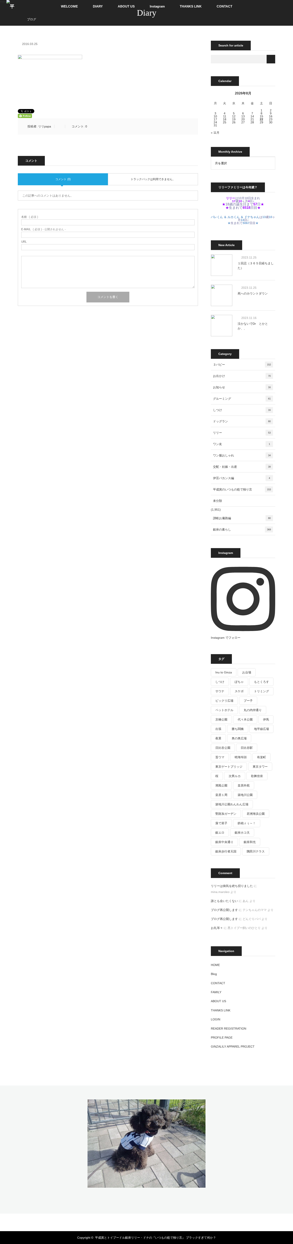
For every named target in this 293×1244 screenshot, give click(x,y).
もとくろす (261, 681)
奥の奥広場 (239, 738)
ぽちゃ (239, 681)
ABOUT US (126, 6)
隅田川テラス (256, 851)
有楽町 (261, 757)
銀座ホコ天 (242, 832)
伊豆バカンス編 (241, 478)
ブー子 (248, 700)
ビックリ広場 (224, 700)
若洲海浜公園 (256, 813)
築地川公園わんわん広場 (231, 804)
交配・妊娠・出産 (242, 466)
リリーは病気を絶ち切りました (232, 886)
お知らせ (242, 387)
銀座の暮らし (242, 529)
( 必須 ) (29, 216)
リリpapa (44, 126)
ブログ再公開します (224, 910)
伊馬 (266, 719)
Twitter (128, 1221)
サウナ (219, 691)
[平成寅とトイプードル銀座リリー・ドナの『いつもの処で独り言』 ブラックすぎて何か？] (146, 1184)
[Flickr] (150, 1221)
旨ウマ (219, 757)
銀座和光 (250, 842)
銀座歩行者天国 (225, 851)
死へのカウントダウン (253, 293)
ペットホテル (224, 710)
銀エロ (219, 832)
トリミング (261, 691)
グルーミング (242, 398)
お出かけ (242, 376)
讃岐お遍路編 (242, 518)
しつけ (242, 410)
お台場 (246, 672)
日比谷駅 (247, 747)
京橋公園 (221, 719)
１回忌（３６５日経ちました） (256, 266)
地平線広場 (261, 729)
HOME (215, 965)
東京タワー (260, 766)
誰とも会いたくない (224, 901)
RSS (165, 1221)
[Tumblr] (157, 1221)
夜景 (218, 738)
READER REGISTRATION (228, 1028)
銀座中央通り (224, 842)
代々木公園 (245, 719)
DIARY (98, 6)
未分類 (217, 500)
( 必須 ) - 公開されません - (43, 229)
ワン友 (241, 444)
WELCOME (69, 6)
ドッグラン (242, 421)
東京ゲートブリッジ (228, 766)
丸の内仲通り (253, 710)
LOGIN (215, 1019)
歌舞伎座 (257, 776)
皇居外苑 (244, 785)
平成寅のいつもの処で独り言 (242, 489)
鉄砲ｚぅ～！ (247, 823)
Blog (214, 974)
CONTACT (224, 6)
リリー (242, 432)
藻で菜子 (221, 823)
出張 (218, 729)
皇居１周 (221, 795)
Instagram (157, 6)
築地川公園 (245, 795)
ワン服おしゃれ (242, 455)
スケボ (239, 691)
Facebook (135, 1221)
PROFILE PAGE (222, 1037)
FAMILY (216, 992)
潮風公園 (221, 785)
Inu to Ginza (223, 672)
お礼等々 (217, 928)
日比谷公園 (222, 747)
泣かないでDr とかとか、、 (253, 326)
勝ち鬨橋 (238, 729)
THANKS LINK (191, 6)
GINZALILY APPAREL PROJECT (233, 1046)
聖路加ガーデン (225, 813)
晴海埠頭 (241, 757)
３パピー (242, 364)
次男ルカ (235, 776)
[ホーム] (19, 14)
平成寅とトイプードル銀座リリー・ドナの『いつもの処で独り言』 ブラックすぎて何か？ (155, 1237)
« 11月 (215, 132)
